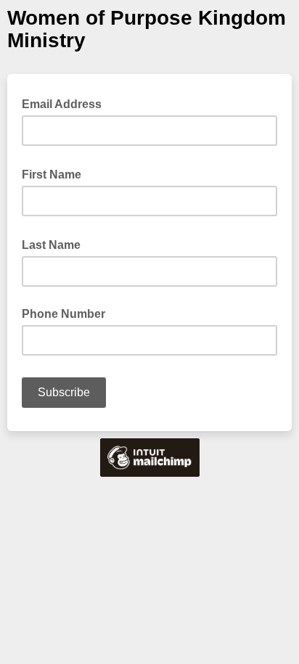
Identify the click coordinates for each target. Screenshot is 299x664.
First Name (56, 173)
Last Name (55, 244)
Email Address (66, 103)
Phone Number (63, 314)
